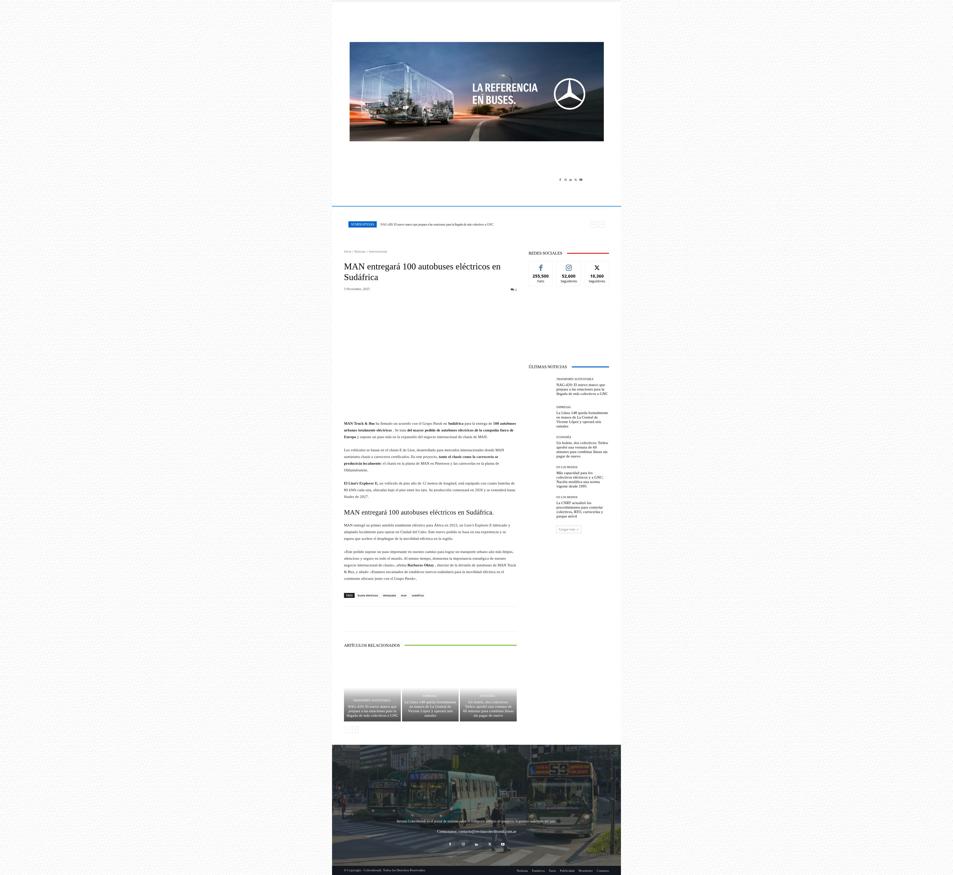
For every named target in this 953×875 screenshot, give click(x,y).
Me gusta (541, 265)
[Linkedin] (570, 179)
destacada (389, 595)
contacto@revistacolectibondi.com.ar (487, 831)
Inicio (347, 251)
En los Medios (567, 467)
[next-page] (355, 729)
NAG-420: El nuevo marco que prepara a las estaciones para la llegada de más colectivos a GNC (372, 711)
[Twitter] (575, 179)
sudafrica (418, 595)
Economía (487, 696)
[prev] (593, 224)
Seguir (569, 265)
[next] (601, 224)
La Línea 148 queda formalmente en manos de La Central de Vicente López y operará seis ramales (437, 224)
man (404, 595)
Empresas (430, 696)
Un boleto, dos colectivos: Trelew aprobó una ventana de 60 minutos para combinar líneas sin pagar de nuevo (488, 708)
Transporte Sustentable (371, 700)
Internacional (378, 251)
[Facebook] (560, 179)
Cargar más (567, 529)
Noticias (360, 251)
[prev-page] (347, 729)
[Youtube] (580, 179)
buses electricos (368, 595)
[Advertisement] (476, 19)
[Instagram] (565, 179)
